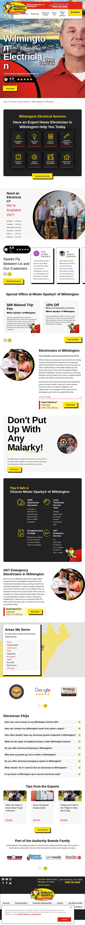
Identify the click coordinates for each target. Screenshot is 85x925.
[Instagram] (10, 879)
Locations (13, 102)
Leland (9, 659)
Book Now (75, 12)
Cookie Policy (36, 914)
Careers (60, 903)
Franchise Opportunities (42, 903)
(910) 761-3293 (59, 6)
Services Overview (42, 176)
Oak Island (11, 668)
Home (5, 102)
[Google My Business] (10, 883)
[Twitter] (3, 883)
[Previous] (5, 274)
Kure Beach (11, 657)
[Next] (9, 274)
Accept (64, 919)
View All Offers (73, 339)
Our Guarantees (21, 903)
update (50, 5)
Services (6, 903)
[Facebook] (6, 883)
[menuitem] (35, 14)
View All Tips (42, 830)
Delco (9, 651)
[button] (63, 443)
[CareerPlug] (3, 879)
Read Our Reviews (13, 281)
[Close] (71, 907)
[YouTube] (6, 879)
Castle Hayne (12, 648)
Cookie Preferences (24, 914)
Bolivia (9, 642)
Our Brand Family (75, 903)
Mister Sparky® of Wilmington (42, 102)
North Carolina (24, 102)
